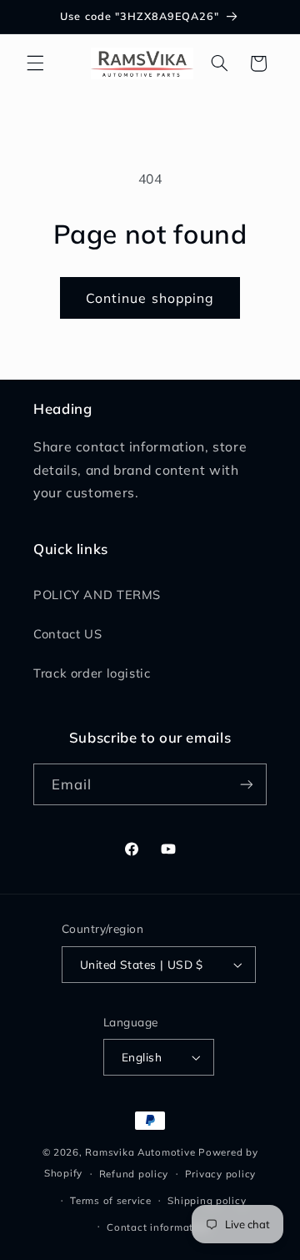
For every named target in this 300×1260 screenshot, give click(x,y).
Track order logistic (92, 673)
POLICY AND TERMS (97, 594)
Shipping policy (207, 1200)
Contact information (158, 1227)
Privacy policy (220, 1173)
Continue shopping (150, 298)
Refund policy (134, 1173)
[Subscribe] (247, 784)
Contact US (67, 634)
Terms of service (111, 1200)
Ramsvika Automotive (140, 1152)
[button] (35, 63)
